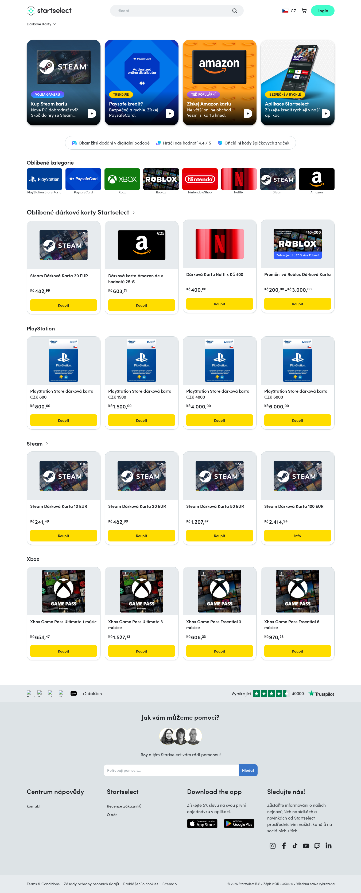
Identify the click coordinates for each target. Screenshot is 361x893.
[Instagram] (272, 845)
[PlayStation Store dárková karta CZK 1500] (141, 360)
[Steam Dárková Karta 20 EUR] (64, 245)
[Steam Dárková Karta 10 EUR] (64, 476)
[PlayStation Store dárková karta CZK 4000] (219, 360)
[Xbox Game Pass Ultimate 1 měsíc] (63, 591)
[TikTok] (295, 845)
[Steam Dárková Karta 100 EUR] (298, 476)
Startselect (122, 791)
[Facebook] (284, 845)
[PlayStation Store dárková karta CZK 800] (63, 360)
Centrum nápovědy (55, 791)
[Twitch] (317, 845)
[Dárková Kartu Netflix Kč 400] (220, 244)
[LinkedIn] (328, 845)
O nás (112, 814)
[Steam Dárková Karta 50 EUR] (220, 476)
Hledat (248, 770)
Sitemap (169, 883)
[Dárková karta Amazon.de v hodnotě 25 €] (142, 245)
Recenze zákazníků (124, 806)
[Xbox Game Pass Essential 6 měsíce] (297, 591)
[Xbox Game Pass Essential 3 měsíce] (219, 591)
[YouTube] (306, 845)
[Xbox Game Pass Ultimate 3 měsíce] (141, 591)
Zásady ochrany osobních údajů (91, 883)
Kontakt (34, 806)
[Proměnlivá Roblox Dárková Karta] (298, 244)
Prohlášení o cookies (140, 883)
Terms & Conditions (43, 883)
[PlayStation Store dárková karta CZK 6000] (297, 360)
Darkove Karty (39, 23)
